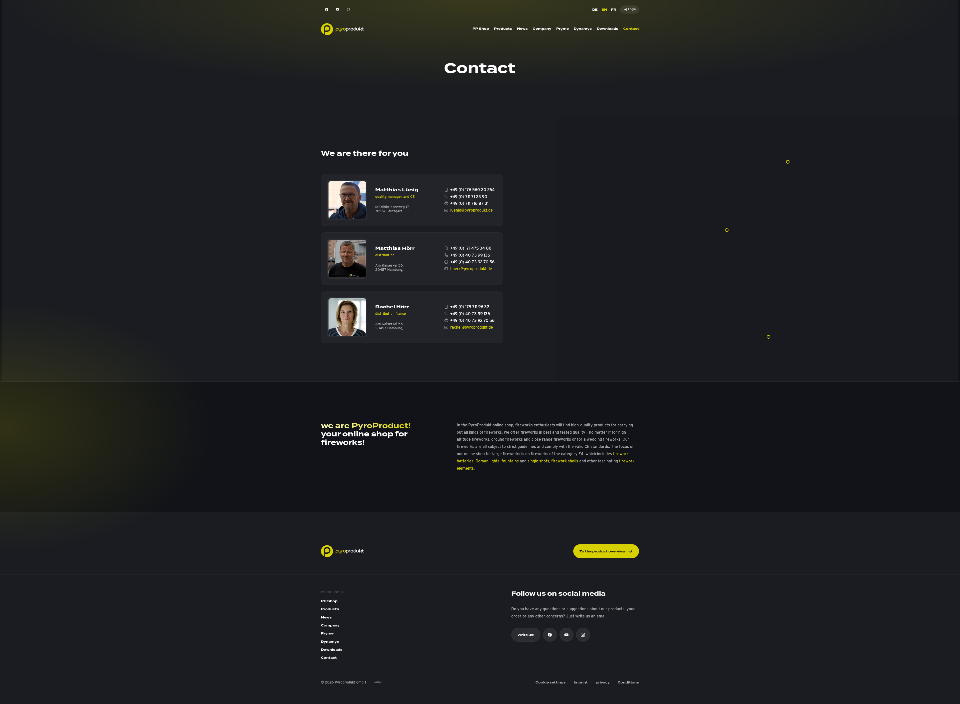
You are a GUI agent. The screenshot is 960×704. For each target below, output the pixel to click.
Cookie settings (551, 682)
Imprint (581, 682)
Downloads (607, 29)
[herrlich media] (378, 682)
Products (503, 29)
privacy (603, 682)
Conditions (628, 682)
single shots (538, 461)
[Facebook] (326, 9)
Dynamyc (583, 29)
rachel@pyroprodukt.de (471, 327)
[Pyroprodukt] (342, 29)
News (522, 29)
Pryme (562, 29)
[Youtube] (337, 9)
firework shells (564, 461)
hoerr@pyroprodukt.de (471, 268)
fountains (510, 461)
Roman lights (488, 461)
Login (632, 9)
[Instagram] (348, 9)
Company (542, 29)
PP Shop (480, 29)
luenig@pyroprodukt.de (471, 210)
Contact (631, 29)
